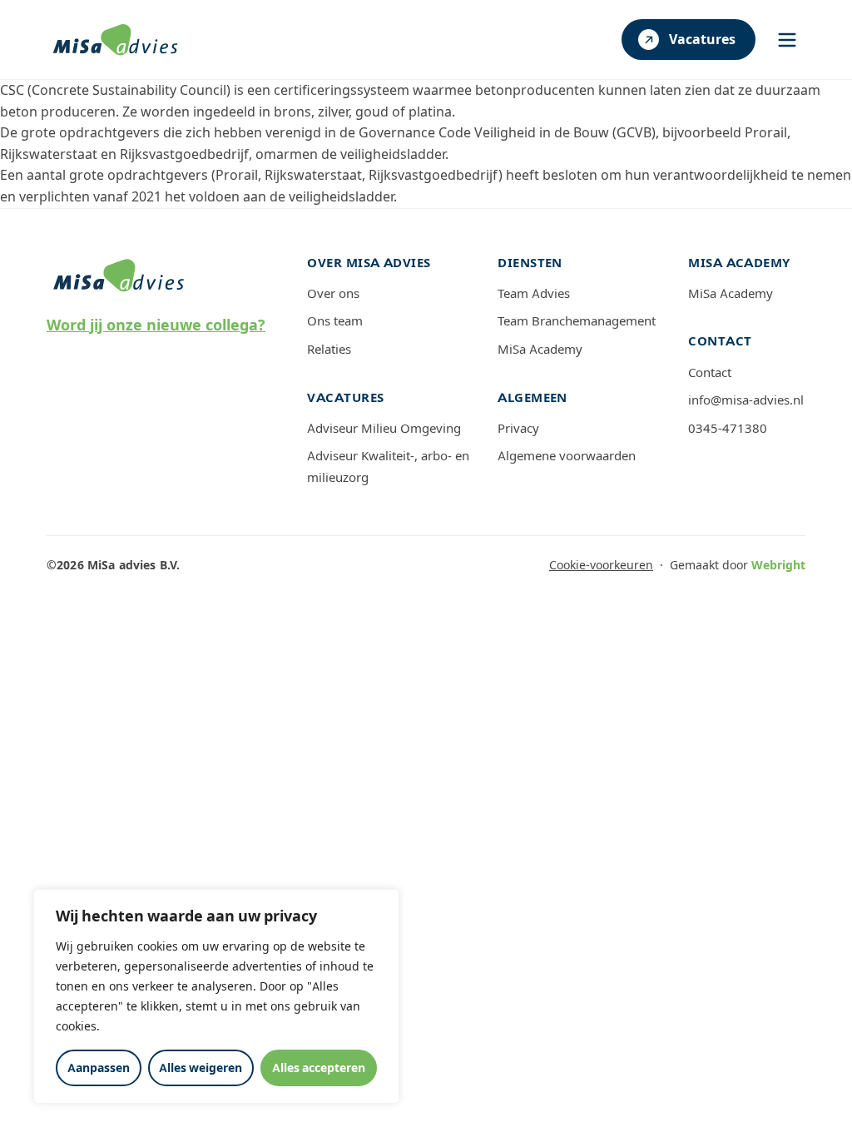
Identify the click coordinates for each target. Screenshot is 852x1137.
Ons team (335, 321)
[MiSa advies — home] (115, 40)
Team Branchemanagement (577, 321)
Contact (709, 373)
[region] (216, 996)
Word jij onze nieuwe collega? (156, 325)
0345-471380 (727, 428)
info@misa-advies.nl (746, 400)
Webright (778, 565)
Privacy (518, 428)
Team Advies (534, 293)
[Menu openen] (787, 40)
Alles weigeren (200, 1067)
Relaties (329, 349)
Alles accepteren (318, 1067)
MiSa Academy (540, 349)
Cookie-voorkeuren (601, 565)
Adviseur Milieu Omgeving (384, 428)
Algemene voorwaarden (567, 456)
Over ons (333, 293)
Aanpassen (98, 1067)
